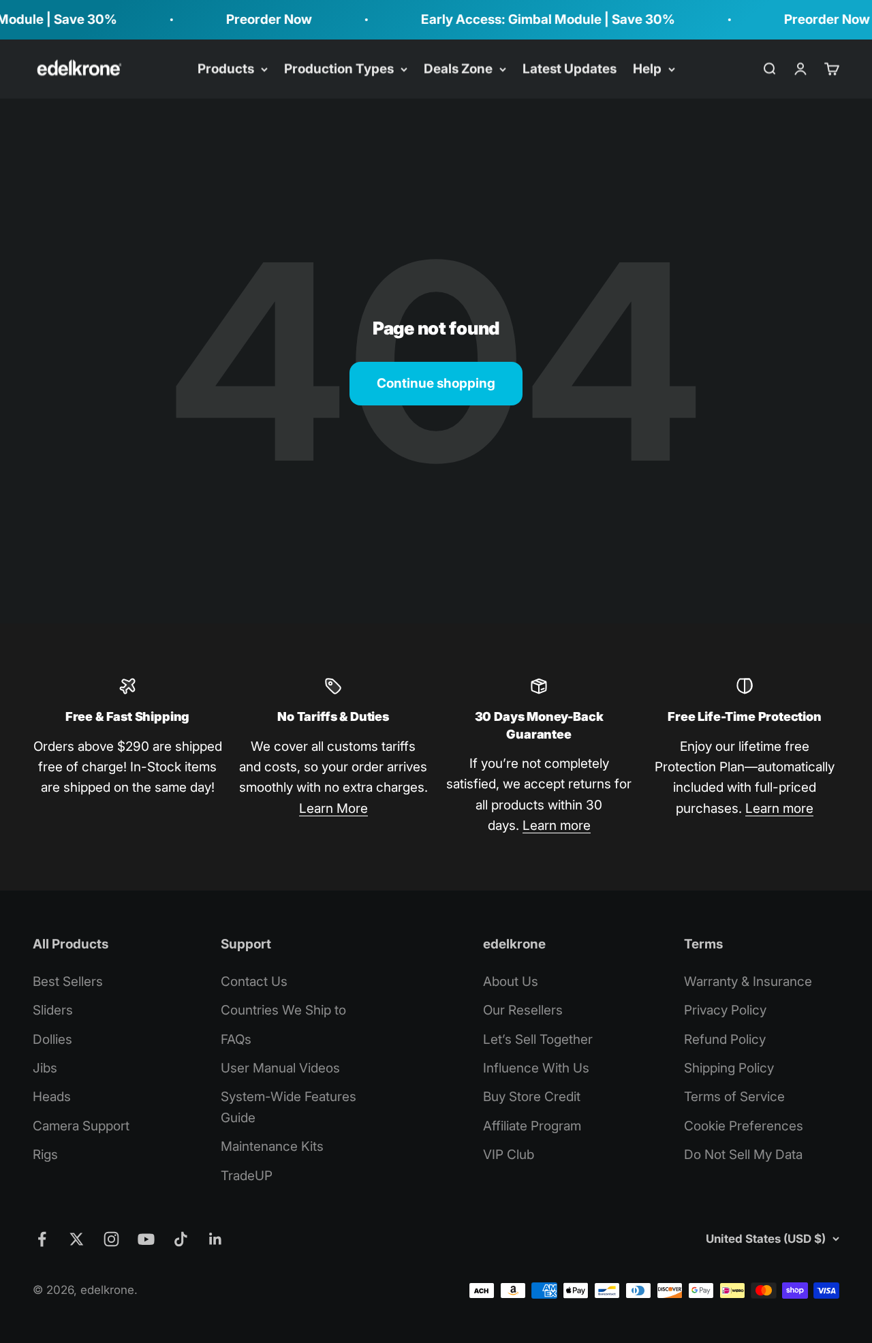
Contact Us (254, 981)
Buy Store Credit (531, 1097)
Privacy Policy (725, 1010)
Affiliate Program (532, 1126)
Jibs (45, 1068)
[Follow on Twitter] (76, 1239)
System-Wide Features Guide (288, 1107)
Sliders (53, 1010)
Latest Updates (570, 68)
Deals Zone (458, 68)
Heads (52, 1097)
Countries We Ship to (283, 1010)
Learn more (557, 825)
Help (647, 68)
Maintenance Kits (272, 1146)
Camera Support (81, 1126)
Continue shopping (436, 383)
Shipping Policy (729, 1068)
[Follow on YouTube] (146, 1239)
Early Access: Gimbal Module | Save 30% (534, 19)
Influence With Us (536, 1068)
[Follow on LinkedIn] (215, 1239)
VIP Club (508, 1154)
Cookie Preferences (743, 1126)
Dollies (52, 1039)
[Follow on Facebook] (42, 1239)
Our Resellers (523, 1010)
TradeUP (246, 1176)
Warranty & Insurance (748, 981)
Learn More (333, 808)
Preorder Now (255, 19)
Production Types (339, 68)
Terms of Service (734, 1097)
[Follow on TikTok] (181, 1239)
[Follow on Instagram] (111, 1239)
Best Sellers (68, 981)
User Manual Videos (280, 1068)
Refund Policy (725, 1039)
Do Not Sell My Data (743, 1154)
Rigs (45, 1154)
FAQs (236, 1039)
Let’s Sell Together (538, 1039)
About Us (510, 981)
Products (226, 68)
